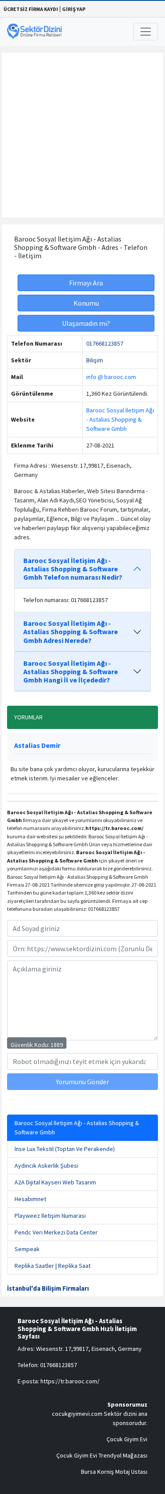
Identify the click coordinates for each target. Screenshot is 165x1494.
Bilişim (94, 360)
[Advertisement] (82, 135)
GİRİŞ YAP (73, 9)
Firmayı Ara (86, 282)
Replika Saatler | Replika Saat (53, 1266)
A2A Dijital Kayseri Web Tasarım (55, 1182)
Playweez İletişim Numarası (50, 1216)
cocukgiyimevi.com (77, 1414)
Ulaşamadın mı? (86, 323)
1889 (57, 1045)
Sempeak (27, 1249)
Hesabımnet (30, 1199)
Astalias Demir (37, 745)
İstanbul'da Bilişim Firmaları (48, 1288)
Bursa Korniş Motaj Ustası (114, 1472)
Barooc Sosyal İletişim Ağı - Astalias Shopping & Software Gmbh (120, 419)
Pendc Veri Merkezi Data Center (56, 1232)
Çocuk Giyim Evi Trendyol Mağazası (101, 1455)
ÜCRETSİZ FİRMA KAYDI (31, 9)
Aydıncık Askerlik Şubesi (46, 1165)
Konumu (86, 303)
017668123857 (104, 343)
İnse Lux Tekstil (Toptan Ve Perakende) (65, 1149)
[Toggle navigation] (145, 31)
